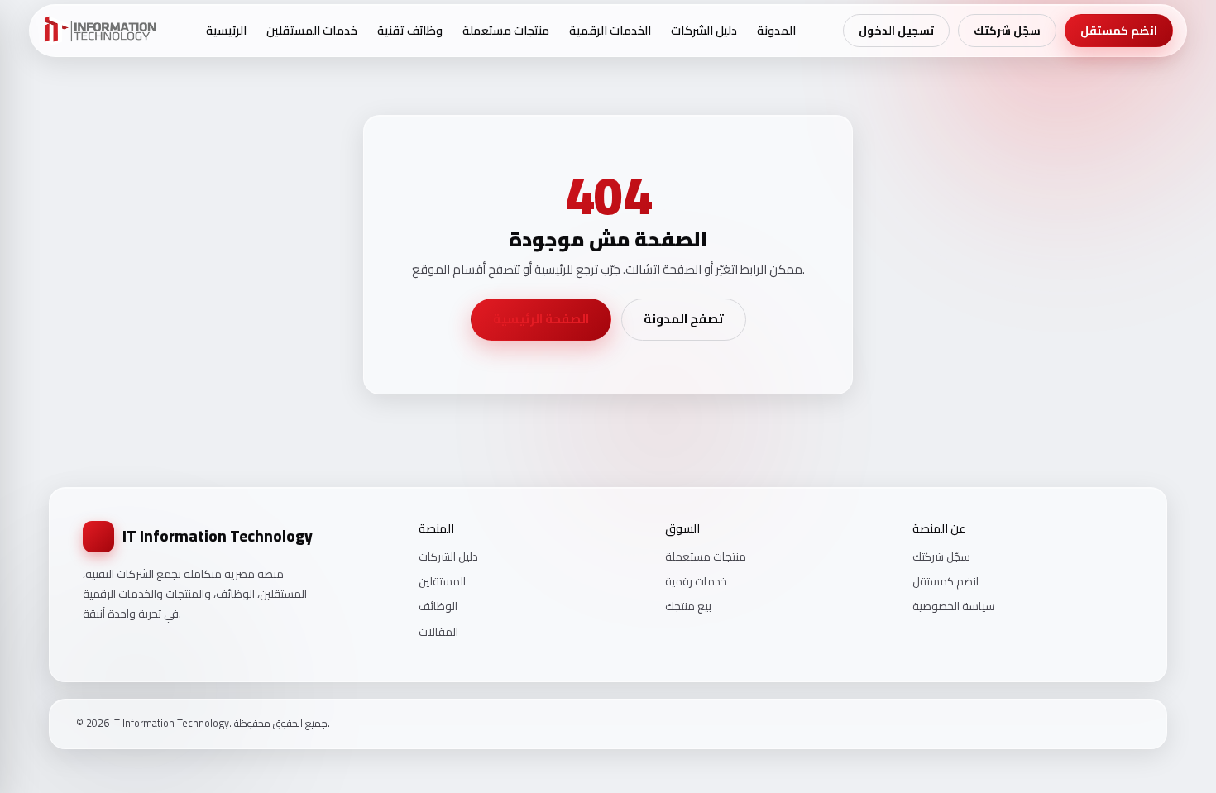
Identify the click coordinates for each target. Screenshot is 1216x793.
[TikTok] (1134, 724)
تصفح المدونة (684, 319)
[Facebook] (1091, 724)
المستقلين (442, 581)
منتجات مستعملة (505, 30)
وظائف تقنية (410, 30)
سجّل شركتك (1007, 30)
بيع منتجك (688, 606)
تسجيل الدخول (896, 30)
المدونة (776, 30)
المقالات (438, 632)
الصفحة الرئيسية (541, 319)
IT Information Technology (217, 536)
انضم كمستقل (1118, 30)
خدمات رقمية (696, 581)
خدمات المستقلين (311, 30)
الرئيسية (226, 30)
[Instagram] (1112, 724)
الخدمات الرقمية (610, 30)
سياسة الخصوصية (953, 606)
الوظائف (438, 606)
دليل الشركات (704, 30)
